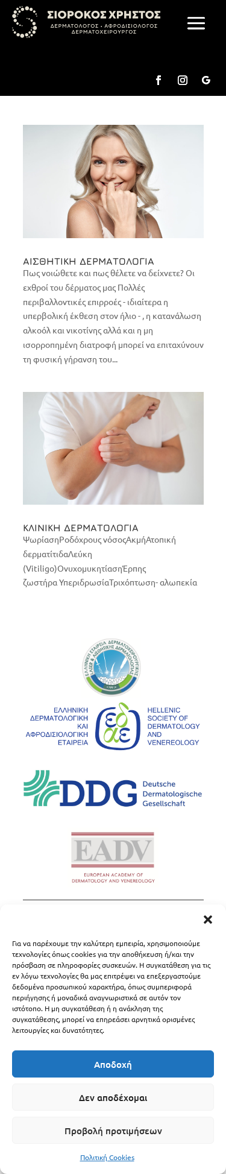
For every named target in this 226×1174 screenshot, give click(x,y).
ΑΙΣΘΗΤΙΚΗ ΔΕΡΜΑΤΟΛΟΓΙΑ (88, 261)
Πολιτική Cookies (107, 1157)
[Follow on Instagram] (182, 80)
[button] (208, 920)
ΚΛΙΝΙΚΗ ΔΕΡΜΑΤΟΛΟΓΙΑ (81, 527)
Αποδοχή (113, 1064)
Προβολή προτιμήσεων (113, 1131)
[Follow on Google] (205, 80)
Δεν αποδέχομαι (113, 1097)
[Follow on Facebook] (158, 80)
